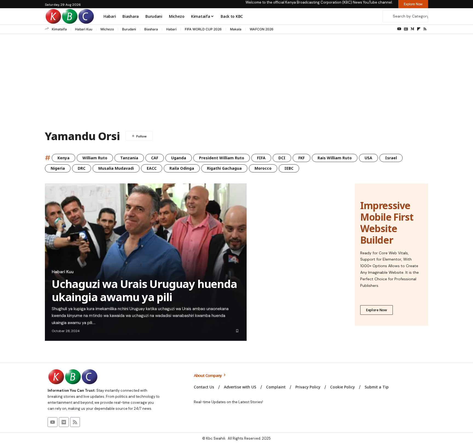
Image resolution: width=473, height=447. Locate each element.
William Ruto (94, 157)
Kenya (63, 157)
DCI (281, 157)
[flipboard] (419, 29)
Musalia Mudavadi (116, 168)
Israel (391, 157)
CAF (154, 157)
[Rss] (425, 29)
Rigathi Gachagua (224, 168)
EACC (152, 168)
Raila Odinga (181, 168)
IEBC (288, 168)
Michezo (107, 29)
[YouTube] (399, 29)
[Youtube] (52, 422)
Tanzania (129, 157)
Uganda (178, 157)
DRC (81, 168)
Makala (235, 29)
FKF (301, 157)
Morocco (263, 168)
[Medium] (412, 29)
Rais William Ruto (335, 157)
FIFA (261, 157)
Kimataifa (59, 29)
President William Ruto (221, 157)
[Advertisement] (236, 83)
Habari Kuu (83, 29)
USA (368, 157)
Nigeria (58, 168)
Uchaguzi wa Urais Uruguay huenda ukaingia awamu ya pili (144, 290)
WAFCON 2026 (261, 29)
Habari (171, 29)
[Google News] (406, 29)
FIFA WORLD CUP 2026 (203, 29)
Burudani (129, 29)
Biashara (151, 29)
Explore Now (376, 309)
